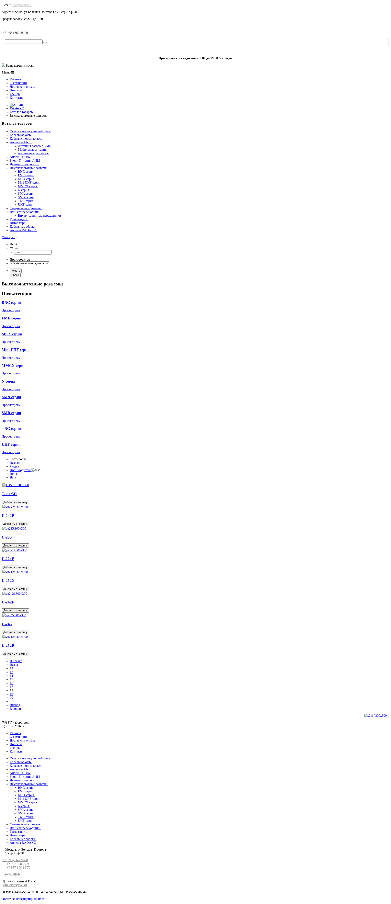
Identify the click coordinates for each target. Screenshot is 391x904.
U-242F (8, 602)
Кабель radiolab (21, 135)
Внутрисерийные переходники (40, 215)
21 (11, 701)
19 (11, 694)
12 (11, 668)
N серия (24, 190)
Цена (13, 473)
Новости (16, 90)
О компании (18, 83)
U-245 (7, 624)
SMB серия (26, 197)
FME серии (26, 175)
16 (11, 683)
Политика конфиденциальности (24, 899)
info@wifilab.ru (22, 5)
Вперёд (15, 705)
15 (11, 679)
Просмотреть (11, 310)
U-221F (8, 559)
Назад (14, 664)
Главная (15, 79)
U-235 (7, 537)
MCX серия (26, 179)
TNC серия (26, 201)
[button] (9, 237)
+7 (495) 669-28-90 (15, 32)
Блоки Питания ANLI (25, 160)
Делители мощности (24, 164)
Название (16, 462)
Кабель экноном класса (26, 138)
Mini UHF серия (29, 182)
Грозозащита (19, 219)
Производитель (20, 470)
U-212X (8, 580)
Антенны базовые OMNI (35, 146)
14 (11, 675)
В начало (16, 661)
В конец (15, 708)
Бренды (15, 94)
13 (11, 672)
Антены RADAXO (23, 230)
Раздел (14, 466)
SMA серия (26, 193)
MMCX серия (28, 186)
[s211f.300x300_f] (376, 715)
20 (11, 697)
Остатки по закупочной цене (30, 131)
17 (11, 686)
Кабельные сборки (23, 226)
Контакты (16, 97)
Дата (13, 477)
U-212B (8, 645)
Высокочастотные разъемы (29, 168)
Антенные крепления (33, 153)
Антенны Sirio (20, 157)
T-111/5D (9, 494)
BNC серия (26, 171)
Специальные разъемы (26, 208)
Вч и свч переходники (25, 212)
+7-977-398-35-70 (18, 867)
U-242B (8, 515)
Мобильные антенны (33, 149)
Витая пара (18, 223)
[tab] (195, 237)
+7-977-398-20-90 (18, 864)
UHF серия (26, 204)
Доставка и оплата (22, 86)
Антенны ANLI (21, 142)
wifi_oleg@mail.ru (15, 885)
